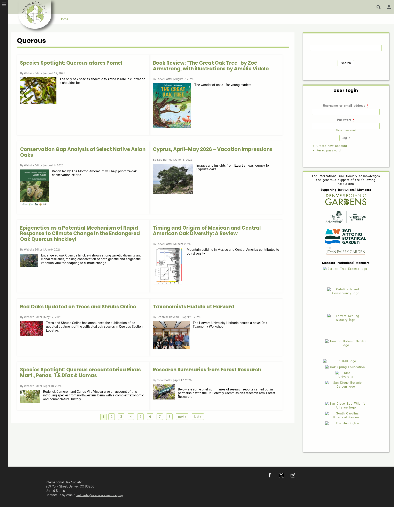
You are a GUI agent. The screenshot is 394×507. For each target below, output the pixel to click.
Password (346, 120)
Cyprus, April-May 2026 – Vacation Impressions (212, 149)
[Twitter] (281, 476)
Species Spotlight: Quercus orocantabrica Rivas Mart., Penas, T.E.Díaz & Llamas (80, 372)
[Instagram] (293, 476)
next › (182, 417)
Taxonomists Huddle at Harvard (193, 306)
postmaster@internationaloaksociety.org (99, 495)
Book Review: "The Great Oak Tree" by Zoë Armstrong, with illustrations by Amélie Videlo (211, 66)
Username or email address (345, 106)
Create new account (331, 146)
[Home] (34, 14)
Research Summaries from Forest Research (207, 369)
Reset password (328, 150)
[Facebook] (270, 476)
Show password (346, 130)
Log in (389, 7)
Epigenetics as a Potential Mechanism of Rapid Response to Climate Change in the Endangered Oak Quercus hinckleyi (80, 233)
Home (64, 19)
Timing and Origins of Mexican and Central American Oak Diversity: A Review (207, 230)
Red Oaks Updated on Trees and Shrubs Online (78, 306)
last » (198, 417)
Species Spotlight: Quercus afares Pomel (71, 63)
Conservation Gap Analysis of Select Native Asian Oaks (82, 152)
